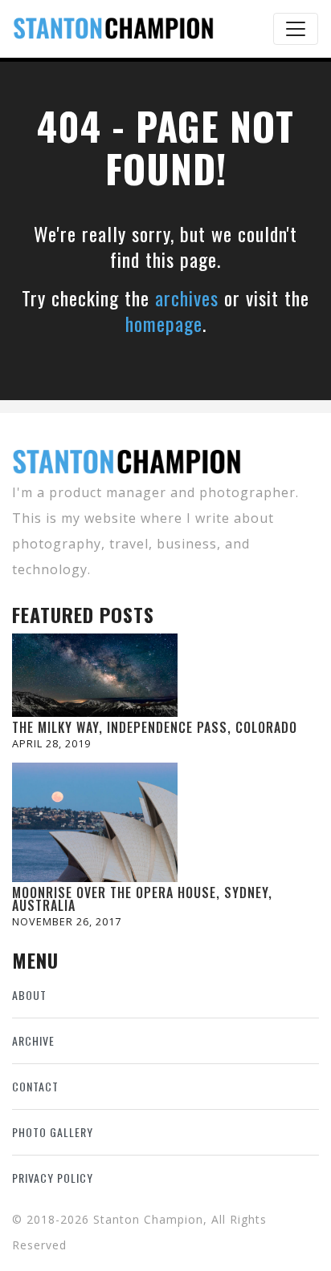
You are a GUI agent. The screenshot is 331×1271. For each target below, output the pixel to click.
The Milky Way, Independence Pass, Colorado (154, 727)
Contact (35, 1086)
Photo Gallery (52, 1131)
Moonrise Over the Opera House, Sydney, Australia (142, 899)
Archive (33, 1040)
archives (187, 297)
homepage (163, 323)
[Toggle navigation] (295, 29)
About (29, 994)
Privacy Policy (52, 1177)
